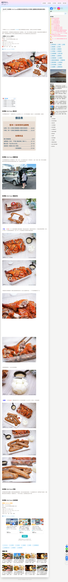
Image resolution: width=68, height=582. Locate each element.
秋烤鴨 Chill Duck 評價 (8, 105)
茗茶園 (60, 64)
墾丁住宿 (60, 53)
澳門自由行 (54, 44)
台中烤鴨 (11, 545)
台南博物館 (54, 53)
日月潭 (59, 46)
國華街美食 (60, 66)
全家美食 (60, 62)
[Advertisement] (24, 20)
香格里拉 (53, 55)
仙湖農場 (53, 66)
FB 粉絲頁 (17, 29)
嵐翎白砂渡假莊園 (55, 60)
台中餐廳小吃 (54, 129)
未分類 (53, 135)
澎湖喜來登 (54, 58)
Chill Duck (5, 545)
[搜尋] (65, 13)
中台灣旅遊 (53, 118)
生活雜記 (53, 140)
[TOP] (67, 563)
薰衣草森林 (54, 62)
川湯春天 (60, 58)
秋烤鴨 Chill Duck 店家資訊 (9, 106)
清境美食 (59, 51)
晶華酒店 (59, 55)
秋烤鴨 (29, 545)
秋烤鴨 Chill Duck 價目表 (9, 100)
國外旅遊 (64, 3)
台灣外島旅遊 (54, 131)
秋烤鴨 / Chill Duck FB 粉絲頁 (8, 49)
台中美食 (54, 3)
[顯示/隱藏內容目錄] (14, 99)
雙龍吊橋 (63, 60)
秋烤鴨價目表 (36, 545)
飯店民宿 (59, 3)
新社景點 (53, 49)
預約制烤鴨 (20, 547)
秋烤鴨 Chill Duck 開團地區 (9, 102)
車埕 (60, 44)
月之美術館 (54, 64)
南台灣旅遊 (53, 127)
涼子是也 (23, 579)
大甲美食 (53, 51)
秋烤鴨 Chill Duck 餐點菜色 (9, 103)
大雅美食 (24, 545)
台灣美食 (49, 3)
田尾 (64, 44)
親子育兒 (53, 146)
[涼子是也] (5, 3)
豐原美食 (13, 547)
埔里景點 (53, 46)
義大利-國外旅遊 (54, 144)
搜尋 (51, 11)
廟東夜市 (59, 49)
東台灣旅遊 (53, 137)
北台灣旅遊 (53, 125)
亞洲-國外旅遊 (54, 120)
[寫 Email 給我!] (67, 554)
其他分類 (53, 123)
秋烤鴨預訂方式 (6, 547)
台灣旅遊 (44, 3)
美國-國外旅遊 (54, 142)
